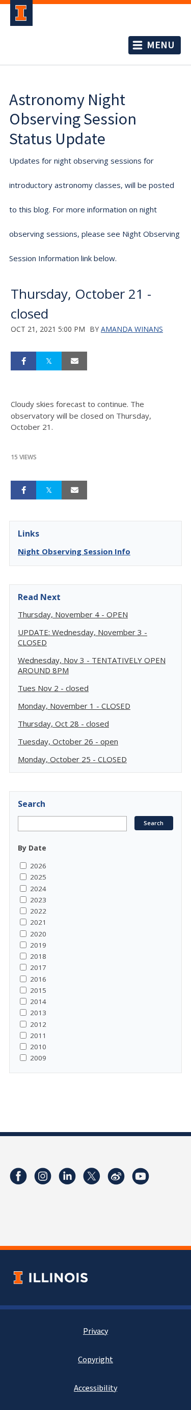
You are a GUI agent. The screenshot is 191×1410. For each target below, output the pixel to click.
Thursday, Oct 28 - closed (63, 723)
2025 (38, 877)
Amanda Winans (132, 329)
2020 (38, 933)
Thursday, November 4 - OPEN (73, 614)
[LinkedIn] (67, 1176)
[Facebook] (18, 1176)
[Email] (74, 361)
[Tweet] (49, 361)
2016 (38, 979)
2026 (38, 865)
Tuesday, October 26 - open (68, 741)
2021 (38, 922)
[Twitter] (91, 1176)
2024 (38, 888)
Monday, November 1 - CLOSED (74, 706)
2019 (38, 945)
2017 (38, 967)
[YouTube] (140, 1176)
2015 (38, 990)
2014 (38, 1001)
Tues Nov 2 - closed (53, 688)
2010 (38, 1046)
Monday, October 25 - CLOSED (72, 759)
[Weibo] (116, 1176)
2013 (38, 1012)
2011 (38, 1035)
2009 (38, 1057)
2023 (38, 899)
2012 (38, 1024)
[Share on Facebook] (23, 361)
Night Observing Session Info (74, 551)
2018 (38, 956)
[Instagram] (43, 1176)
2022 (38, 911)
